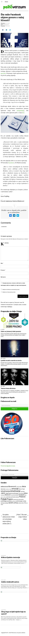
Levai (19, 493)
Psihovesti (7, 26)
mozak (12, 495)
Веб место (3, 277)
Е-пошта (3, 270)
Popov (10, 499)
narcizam (16, 495)
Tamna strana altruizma (8, 388)
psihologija (3, 501)
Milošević (8, 495)
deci (23, 112)
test (27, 503)
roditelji (24, 501)
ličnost (22, 493)
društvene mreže (8, 489)
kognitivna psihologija (13, 493)
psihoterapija (19, 501)
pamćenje (8, 497)
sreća (19, 503)
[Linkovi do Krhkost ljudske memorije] (14, 541)
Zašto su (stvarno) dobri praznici (11, 331)
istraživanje (15, 491)
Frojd (23, 489)
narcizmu (3, 73)
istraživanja (5, 491)
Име (2, 263)
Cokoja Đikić (19, 486)
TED (25, 503)
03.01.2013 (3, 580)
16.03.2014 (3, 609)
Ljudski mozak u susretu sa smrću (11, 360)
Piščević (22, 497)
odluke (4, 497)
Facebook (10, 162)
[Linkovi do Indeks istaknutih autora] (10, 567)
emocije (15, 489)
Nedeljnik (21, 495)
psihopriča (14, 501)
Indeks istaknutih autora (10, 582)
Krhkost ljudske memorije (10, 557)
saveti (10, 503)
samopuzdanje (20, 110)
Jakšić (3, 493)
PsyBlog (6, 196)
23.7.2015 (8, 23)
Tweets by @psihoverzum (8, 466)
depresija (3, 489)
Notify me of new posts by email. (9, 292)
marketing (2, 495)
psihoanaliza (21, 499)
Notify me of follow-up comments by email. (11, 289)
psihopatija (9, 501)
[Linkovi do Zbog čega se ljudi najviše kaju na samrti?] (14, 592)
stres (22, 503)
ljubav (26, 493)
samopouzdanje (4, 503)
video (2, 504)
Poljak (4, 499)
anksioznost (4, 486)
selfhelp (15, 503)
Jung (6, 493)
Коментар (6, 243)
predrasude (15, 499)
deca (24, 486)
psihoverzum (6, 24)
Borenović (12, 486)
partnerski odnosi (15, 497)
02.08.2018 (3, 555)
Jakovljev (23, 491)
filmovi (20, 489)
